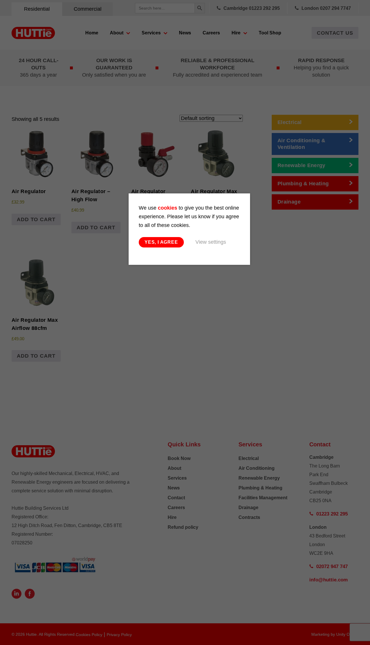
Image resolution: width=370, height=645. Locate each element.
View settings (210, 242)
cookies (167, 208)
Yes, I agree (161, 242)
